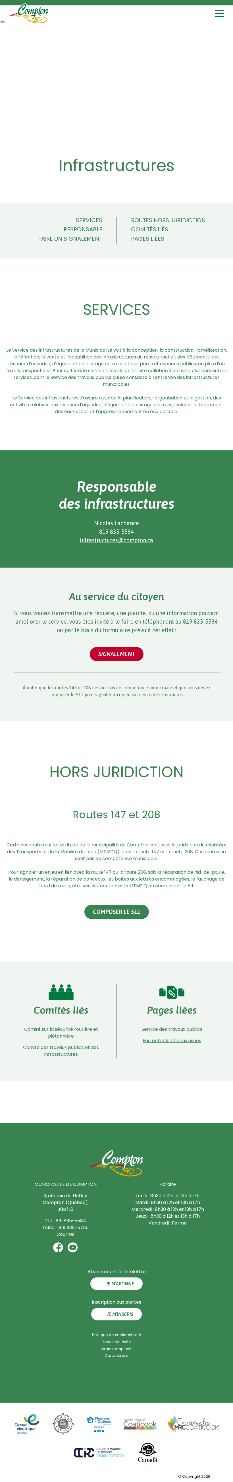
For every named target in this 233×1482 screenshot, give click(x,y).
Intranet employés (117, 1348)
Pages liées (147, 239)
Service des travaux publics (172, 1029)
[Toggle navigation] (220, 13)
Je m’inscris (120, 1314)
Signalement (116, 654)
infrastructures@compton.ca (116, 540)
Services (89, 220)
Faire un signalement (70, 239)
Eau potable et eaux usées (172, 1040)
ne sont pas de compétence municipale (132, 687)
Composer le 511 (116, 911)
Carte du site (116, 1355)
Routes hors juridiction (168, 220)
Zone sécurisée (116, 1341)
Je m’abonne (120, 1283)
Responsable (83, 229)
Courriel (65, 1234)
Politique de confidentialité (116, 1334)
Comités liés (149, 229)
